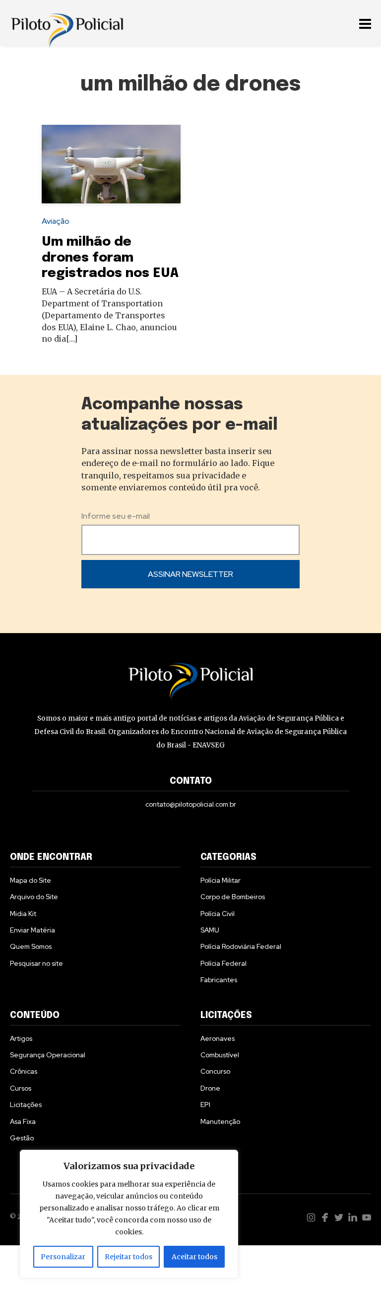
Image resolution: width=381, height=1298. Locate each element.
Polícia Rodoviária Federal (240, 946)
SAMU (209, 930)
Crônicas (23, 1071)
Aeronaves (217, 1038)
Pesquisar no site (36, 963)
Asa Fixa (23, 1121)
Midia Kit (23, 913)
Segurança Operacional (47, 1054)
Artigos (21, 1038)
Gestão (22, 1137)
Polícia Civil (217, 913)
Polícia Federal (223, 963)
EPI (205, 1104)
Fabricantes (218, 979)
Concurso (215, 1071)
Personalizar (63, 1256)
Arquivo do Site (34, 896)
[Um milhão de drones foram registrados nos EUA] (111, 164)
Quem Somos (31, 946)
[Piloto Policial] (67, 22)
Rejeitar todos (128, 1256)
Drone (210, 1088)
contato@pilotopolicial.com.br (190, 804)
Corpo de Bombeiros (232, 896)
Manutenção (220, 1121)
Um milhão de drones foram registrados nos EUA (110, 257)
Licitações (26, 1104)
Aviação (55, 221)
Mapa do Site (30, 880)
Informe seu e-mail (115, 516)
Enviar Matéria (32, 930)
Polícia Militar (220, 880)
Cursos (20, 1088)
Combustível (219, 1054)
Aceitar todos (194, 1256)
